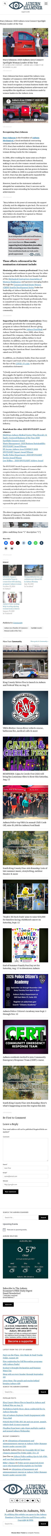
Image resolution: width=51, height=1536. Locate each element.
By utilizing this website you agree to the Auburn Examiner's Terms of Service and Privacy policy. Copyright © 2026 (25, 1517)
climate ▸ (25, 1277)
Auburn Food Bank (34, 329)
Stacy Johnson (9, 137)
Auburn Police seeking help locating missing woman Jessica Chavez (11, 606)
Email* (5, 1173)
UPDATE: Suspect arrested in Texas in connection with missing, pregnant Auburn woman (12, 580)
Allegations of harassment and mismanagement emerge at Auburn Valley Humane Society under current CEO (25, 1443)
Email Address (9, 1297)
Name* (5, 1164)
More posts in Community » (39, 641)
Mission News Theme (18, 1533)
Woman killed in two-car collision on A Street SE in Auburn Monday (33, 579)
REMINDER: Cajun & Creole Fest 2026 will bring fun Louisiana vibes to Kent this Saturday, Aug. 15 (25, 776)
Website (5, 1181)
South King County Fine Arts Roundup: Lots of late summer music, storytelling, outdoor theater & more (25, 871)
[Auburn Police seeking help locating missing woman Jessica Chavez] (12, 597)
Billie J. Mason (9, 1462)
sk (4, 1440)
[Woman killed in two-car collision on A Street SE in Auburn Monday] (33, 570)
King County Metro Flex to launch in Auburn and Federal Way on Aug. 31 (24, 683)
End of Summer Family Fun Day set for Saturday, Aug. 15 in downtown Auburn (21, 967)
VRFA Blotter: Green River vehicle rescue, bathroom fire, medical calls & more (23, 729)
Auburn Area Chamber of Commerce (16, 628)
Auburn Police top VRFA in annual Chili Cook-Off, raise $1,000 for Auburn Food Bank (25, 824)
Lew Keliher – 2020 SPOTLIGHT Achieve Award (23, 460)
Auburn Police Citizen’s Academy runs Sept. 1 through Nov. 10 (24, 1012)
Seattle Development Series (22, 287)
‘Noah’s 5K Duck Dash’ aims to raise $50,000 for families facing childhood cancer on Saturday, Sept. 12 (24, 919)
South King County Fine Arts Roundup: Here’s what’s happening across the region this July (25, 1104)
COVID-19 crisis (22, 363)
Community (17, 622)
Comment (6, 1137)
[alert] (25, 1229)
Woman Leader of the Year (12, 631)
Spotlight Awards (36, 628)
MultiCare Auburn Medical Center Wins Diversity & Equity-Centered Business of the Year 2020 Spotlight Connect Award (25, 438)
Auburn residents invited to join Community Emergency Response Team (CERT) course (24, 1058)
